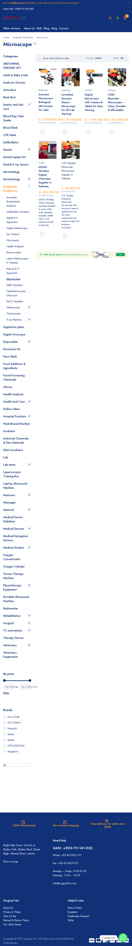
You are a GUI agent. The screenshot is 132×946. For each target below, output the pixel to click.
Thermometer (13, 313)
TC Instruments (12, 630)
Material (8, 510)
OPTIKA (88, 90)
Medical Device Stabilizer (13, 519)
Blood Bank (10, 128)
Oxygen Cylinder (14, 566)
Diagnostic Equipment (23, 37)
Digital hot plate (13, 327)
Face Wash (10, 356)
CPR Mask (9, 135)
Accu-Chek (13, 717)
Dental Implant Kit (14, 157)
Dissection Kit (11, 349)
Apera (10, 734)
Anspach (12, 728)
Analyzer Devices (14, 83)
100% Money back (24, 825)
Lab (5, 457)
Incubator (9, 431)
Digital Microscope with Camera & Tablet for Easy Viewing (94, 102)
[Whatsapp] (123, 937)
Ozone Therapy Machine (13, 576)
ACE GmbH (13, 723)
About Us (8, 908)
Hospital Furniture (14, 416)
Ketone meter (13, 252)
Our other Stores (12, 924)
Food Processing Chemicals (14, 377)
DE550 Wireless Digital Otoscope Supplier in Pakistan (45, 176)
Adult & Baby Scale (15, 75)
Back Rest (9, 97)
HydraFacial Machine (16, 424)
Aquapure (12, 751)
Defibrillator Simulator (17, 212)
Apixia (10, 740)
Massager (9, 502)
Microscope (13, 279)
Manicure (9, 495)
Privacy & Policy (12, 912)
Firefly (41, 162)
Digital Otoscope (14, 334)
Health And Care (14, 402)
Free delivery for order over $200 (108, 825)
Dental (7, 150)
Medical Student (13, 548)
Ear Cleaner (12, 234)
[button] (42, 131)
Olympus (112, 90)
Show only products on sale (55, 58)
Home (6, 37)
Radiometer (10, 608)
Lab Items (9, 465)
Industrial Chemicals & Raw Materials (16, 440)
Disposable (10, 342)
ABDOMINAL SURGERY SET (12, 66)
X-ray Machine (14, 320)
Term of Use (9, 916)
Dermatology (11, 179)
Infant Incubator (13, 450)
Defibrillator (11, 142)
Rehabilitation (12, 616)
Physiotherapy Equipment (12, 587)
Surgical (8, 623)
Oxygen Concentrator (12, 557)
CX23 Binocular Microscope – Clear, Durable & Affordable (117, 102)
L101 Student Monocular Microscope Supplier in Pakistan (68, 170)
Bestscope (43, 90)
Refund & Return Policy (16, 920)
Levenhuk (65, 90)
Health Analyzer (15, 246)
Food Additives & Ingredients (14, 366)
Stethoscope (13, 307)
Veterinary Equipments (10, 655)
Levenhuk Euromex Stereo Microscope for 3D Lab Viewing (68, 104)
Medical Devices (13, 529)
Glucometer (12, 240)
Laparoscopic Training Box (12, 474)
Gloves (7, 387)
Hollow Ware (11, 409)
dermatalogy (11, 172)
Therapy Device (13, 638)
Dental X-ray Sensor (16, 164)
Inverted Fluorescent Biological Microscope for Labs (46, 102)
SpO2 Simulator (14, 301)
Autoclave (9, 90)
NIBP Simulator (14, 285)
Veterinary (10, 645)
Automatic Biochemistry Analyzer (13, 202)
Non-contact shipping (66, 825)
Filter (6, 693)
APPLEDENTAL (16, 746)
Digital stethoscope (16, 228)
